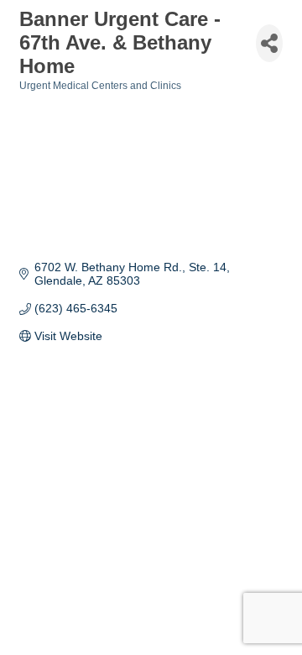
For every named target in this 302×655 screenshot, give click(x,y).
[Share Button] (269, 43)
